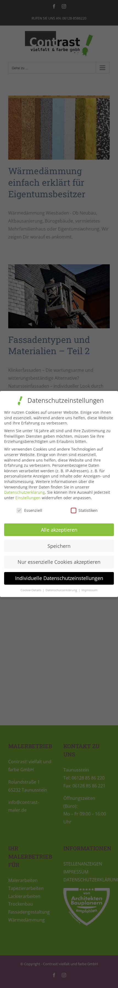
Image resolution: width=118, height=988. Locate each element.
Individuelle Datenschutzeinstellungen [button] (59, 578)
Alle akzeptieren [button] (59, 529)
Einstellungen (28, 497)
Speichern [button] (59, 546)
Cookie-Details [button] (31, 590)
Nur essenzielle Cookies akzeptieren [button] (59, 562)
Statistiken (88, 510)
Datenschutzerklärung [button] (62, 590)
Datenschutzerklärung (24, 492)
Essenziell (33, 510)
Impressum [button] (89, 590)
